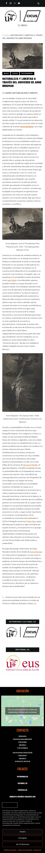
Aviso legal (37, 850)
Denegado (22, 838)
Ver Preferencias (22, 844)
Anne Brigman (36, 552)
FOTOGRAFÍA (27, 73)
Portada (5, 35)
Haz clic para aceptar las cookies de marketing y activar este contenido (22, 710)
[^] (35, 603)
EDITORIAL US (22, 783)
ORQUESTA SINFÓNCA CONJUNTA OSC (23, 796)
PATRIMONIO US (22, 776)
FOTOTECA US (22, 790)
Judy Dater (11, 280)
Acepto (23, 832)
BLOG (6, 73)
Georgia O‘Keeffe (30, 465)
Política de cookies (10, 850)
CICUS (15, 73)
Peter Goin (31, 521)
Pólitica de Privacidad (25, 850)
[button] (22, 25)
